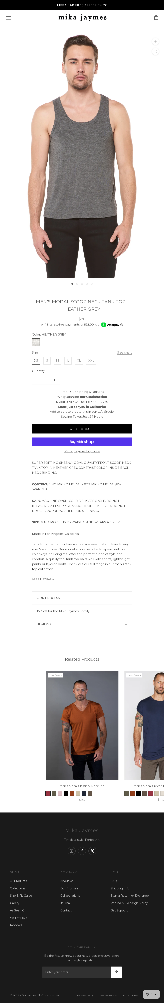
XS (36, 360)
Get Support (119, 910)
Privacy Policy (85, 995)
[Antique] (72, 793)
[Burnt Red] (48, 793)
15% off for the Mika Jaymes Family (63, 611)
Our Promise (69, 888)
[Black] (66, 793)
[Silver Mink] (78, 793)
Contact (66, 910)
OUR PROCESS (48, 598)
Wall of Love (18, 918)
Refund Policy (130, 995)
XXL (91, 360)
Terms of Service (108, 995)
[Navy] (84, 793)
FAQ (114, 881)
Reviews (16, 925)
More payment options (82, 451)
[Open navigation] (8, 18)
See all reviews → (43, 578)
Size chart (124, 352)
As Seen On (18, 910)
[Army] (54, 793)
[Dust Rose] (60, 793)
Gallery (14, 903)
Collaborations (70, 895)
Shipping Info (120, 888)
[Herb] (90, 793)
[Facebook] (82, 851)
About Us (66, 881)
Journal (65, 903)
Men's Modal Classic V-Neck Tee (82, 786)
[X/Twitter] (92, 851)
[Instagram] (72, 851)
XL (79, 360)
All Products (18, 881)
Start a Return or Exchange (130, 895)
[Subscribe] (116, 972)
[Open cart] (156, 17)
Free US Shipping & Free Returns (82, 5)
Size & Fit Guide (21, 895)
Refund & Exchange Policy (129, 903)
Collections (17, 888)
